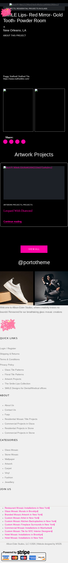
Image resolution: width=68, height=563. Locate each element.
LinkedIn (17, 142)
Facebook (5, 142)
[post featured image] (34, 183)
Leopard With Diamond (17, 210)
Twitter (11, 142)
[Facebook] (3, 501)
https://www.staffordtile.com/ (16, 79)
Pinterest (23, 142)
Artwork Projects (12, 205)
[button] (2, 21)
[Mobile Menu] (2, 3)
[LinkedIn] (25, 501)
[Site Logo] (6, 12)
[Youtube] (10, 501)
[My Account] (2, 25)
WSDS (59, 544)
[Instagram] (18, 501)
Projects (27, 205)
